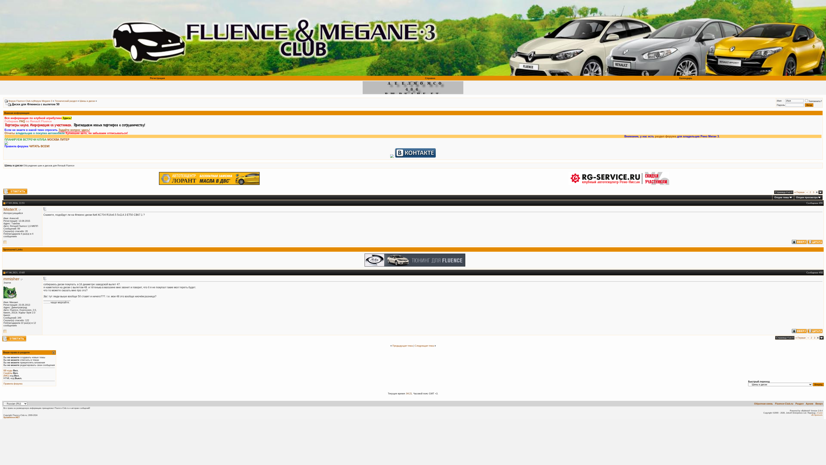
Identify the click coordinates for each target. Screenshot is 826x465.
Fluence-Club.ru (784, 403)
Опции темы (781, 197)
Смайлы (7, 373)
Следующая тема (424, 345)
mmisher (11, 279)
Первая (799, 192)
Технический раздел (66, 101)
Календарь (685, 78)
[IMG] (6, 375)
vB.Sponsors (817, 415)
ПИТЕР (64, 139)
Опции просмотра (807, 197)
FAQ (22, 121)
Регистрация (157, 78)
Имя (779, 100)
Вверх (819, 403)
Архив (809, 403)
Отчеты (10, 133)
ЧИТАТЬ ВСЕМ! (39, 146)
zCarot (820, 413)
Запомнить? (815, 101)
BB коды (7, 370)
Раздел (799, 403)
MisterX (10, 209)
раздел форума (636, 136)
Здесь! (67, 118)
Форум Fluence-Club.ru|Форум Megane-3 (30, 101)
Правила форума (12, 383)
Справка (430, 78)
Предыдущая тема (402, 345)
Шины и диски (87, 101)
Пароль (781, 105)
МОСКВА (53, 139)
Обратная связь (763, 403)
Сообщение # (814, 203)
